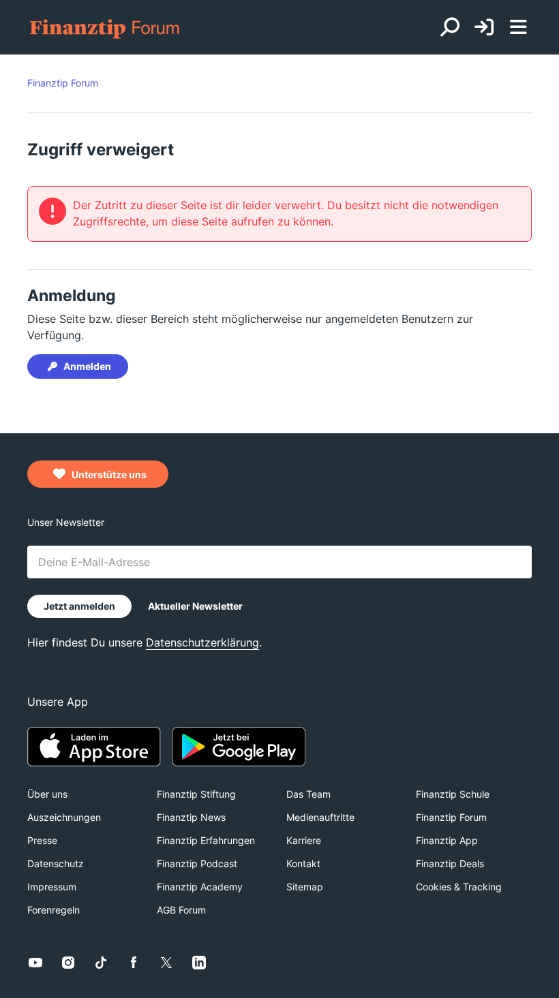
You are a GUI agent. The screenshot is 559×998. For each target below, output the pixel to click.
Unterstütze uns (108, 474)
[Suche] (450, 27)
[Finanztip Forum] (105, 27)
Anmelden (87, 366)
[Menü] (518, 27)
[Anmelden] (484, 27)
